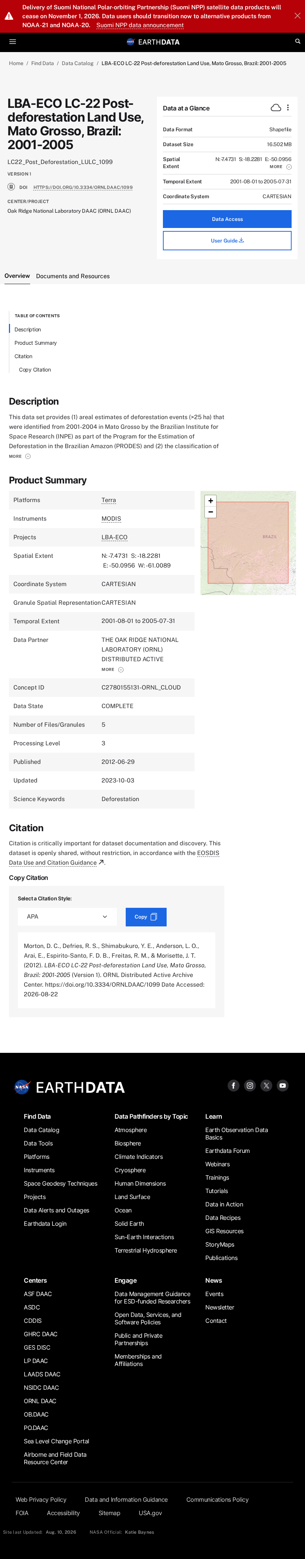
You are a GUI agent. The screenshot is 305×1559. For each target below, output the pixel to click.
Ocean (123, 1210)
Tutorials (216, 1191)
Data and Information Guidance (126, 1499)
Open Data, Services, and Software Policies (148, 1318)
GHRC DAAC (41, 1334)
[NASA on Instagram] (250, 1085)
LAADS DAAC (42, 1374)
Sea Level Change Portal (56, 1441)
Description (28, 329)
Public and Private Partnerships (138, 1339)
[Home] (159, 41)
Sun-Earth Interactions (144, 1237)
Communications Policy (217, 1499)
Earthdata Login (45, 1223)
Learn (213, 1116)
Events (214, 1294)
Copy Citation (35, 369)
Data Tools (38, 1143)
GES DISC (37, 1347)
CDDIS (33, 1320)
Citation (23, 356)
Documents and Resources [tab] (73, 276)
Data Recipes (222, 1217)
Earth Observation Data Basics (236, 1133)
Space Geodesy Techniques (60, 1183)
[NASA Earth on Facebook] (234, 1085)
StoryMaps (219, 1244)
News (213, 1280)
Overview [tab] (17, 275)
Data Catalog (78, 63)
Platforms (36, 1156)
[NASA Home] (131, 41)
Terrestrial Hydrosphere (146, 1250)
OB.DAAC (36, 1414)
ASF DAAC (38, 1294)
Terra (109, 500)
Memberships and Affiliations (138, 1360)
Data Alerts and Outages (56, 1210)
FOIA (22, 1513)
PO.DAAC (36, 1427)
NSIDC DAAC (41, 1387)
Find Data (42, 63)
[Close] (297, 16)
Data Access (227, 219)
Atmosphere (131, 1130)
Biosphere (128, 1143)
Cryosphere (130, 1170)
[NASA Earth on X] (266, 1085)
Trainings (217, 1177)
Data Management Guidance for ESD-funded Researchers (152, 1297)
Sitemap (110, 1513)
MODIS (111, 518)
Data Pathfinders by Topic (151, 1116)
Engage (126, 1280)
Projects (34, 1196)
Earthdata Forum (227, 1150)
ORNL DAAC (40, 1401)
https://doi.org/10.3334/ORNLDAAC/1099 (83, 187)
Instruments (39, 1170)
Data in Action (224, 1204)
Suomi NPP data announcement (140, 25)
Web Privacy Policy (41, 1499)
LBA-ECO (115, 537)
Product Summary (36, 343)
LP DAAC (36, 1360)
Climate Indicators (139, 1156)
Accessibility (63, 1513)
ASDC (32, 1307)
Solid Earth (129, 1223)
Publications (221, 1257)
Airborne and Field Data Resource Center (55, 1458)
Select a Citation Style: (45, 898)
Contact (216, 1320)
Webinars (217, 1164)
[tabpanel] (152, 664)
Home (16, 63)
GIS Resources (224, 1231)
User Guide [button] (225, 241)
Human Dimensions (140, 1183)
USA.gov (150, 1513)
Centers (35, 1280)
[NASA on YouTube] (283, 1085)
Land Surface (132, 1196)
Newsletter (219, 1307)
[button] (281, 166)
